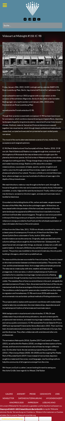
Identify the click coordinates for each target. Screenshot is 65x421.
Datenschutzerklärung (12, 419)
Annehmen (32, 419)
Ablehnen (45, 419)
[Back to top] (60, 276)
